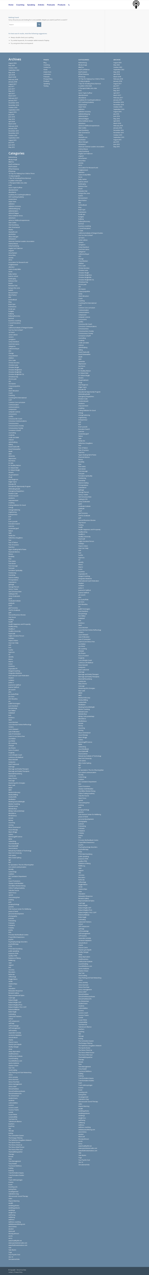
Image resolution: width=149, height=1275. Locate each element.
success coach (13, 1107)
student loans (13, 1098)
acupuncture (13, 199)
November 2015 (14, 133)
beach (11, 283)
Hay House (12, 617)
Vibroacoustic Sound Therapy (18, 1196)
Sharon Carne (13, 1042)
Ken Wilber (12, 711)
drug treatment (13, 475)
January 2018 (13, 82)
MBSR (10, 788)
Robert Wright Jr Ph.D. (15, 1005)
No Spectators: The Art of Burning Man (21, 865)
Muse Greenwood (15, 827)
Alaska (11, 230)
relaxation (12, 988)
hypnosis (12, 652)
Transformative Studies (16, 1175)
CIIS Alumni (12, 384)
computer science (14, 412)
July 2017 (11, 86)
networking (12, 841)
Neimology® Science (15, 837)
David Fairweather (15, 449)
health (11, 622)
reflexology (12, 977)
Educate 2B (12, 484)
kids (10, 715)
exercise (11, 526)
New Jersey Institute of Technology (20, 851)
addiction (12, 204)
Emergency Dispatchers (16, 491)
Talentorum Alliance (15, 1121)
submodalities (13, 1103)
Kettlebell (12, 713)
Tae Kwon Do (13, 1119)
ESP (10, 519)
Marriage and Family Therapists (19, 771)
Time (10, 1159)
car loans (12, 332)
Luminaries (47, 74)
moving (11, 825)
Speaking (47, 84)
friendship (12, 575)
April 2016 (12, 121)
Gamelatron (12, 582)
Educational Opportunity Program (20, 486)
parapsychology (14, 904)
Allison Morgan (13, 237)
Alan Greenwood (14, 227)
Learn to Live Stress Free (17, 736)
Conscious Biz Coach (15, 419)
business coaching (15, 321)
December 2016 (14, 103)
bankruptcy (12, 279)
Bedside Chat (13, 286)
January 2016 (13, 128)
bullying (11, 314)
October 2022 (13, 68)
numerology (12, 872)
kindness (12, 718)
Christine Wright (14, 367)
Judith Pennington (14, 703)
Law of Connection (15, 734)
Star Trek (12, 1068)
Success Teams (14, 1110)
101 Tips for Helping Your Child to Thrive (22, 173)
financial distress (14, 552)
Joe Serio (11, 697)
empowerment (13, 500)
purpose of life (13, 953)
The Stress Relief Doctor (16, 1147)
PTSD (10, 946)
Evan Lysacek (13, 521)
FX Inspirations (13, 580)
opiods (11, 895)
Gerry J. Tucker (13, 589)
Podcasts (12, 923)
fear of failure (13, 542)
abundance (12, 192)
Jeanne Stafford (14, 687)
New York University (15, 853)
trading (11, 1168)
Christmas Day (13, 377)
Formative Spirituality (15, 570)
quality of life (13, 956)
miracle (11, 818)
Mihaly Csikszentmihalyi (16, 811)
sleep (10, 1049)
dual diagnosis (13, 479)
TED (10, 1128)
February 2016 (13, 126)
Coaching (12, 395)
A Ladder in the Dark (15, 181)
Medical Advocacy (14, 792)
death (10, 451)
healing (11, 619)
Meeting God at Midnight (17, 802)
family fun (12, 535)
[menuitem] (11, 5)
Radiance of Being (15, 958)
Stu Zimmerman (14, 1096)
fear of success (14, 545)
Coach (11, 393)
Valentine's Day (14, 1194)
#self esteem (13, 166)
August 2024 (12, 63)
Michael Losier (13, 806)
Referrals (12, 974)
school (11, 1019)
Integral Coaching (14, 671)
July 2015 (11, 142)
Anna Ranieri (13, 253)
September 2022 (14, 70)
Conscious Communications (18, 421)
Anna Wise (12, 255)
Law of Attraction (14, 732)
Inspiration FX (13, 669)
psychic (11, 939)
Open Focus (12, 893)
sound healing (13, 1058)
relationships (13, 984)
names (11, 834)
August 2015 (12, 140)
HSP (10, 645)
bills (10, 297)
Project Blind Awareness (17, 937)
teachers (11, 1124)
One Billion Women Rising (17, 886)
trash (10, 1177)
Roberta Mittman (14, 1009)
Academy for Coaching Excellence (20, 195)
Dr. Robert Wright (14, 470)
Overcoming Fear (14, 897)
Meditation (12, 799)
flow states (12, 561)
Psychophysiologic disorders (18, 942)
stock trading (13, 1070)
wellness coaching (15, 1222)
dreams (11, 472)
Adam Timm (12, 202)
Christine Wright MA (15, 372)
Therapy (11, 1154)
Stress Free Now (14, 1082)
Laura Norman (13, 722)
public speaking (14, 951)
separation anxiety (15, 1033)
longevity (12, 753)
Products (46, 81)
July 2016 (11, 114)
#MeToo (11, 162)
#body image (13, 160)
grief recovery (13, 608)
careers (11, 337)
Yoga (10, 1252)
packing (11, 900)
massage (12, 781)
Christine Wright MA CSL (16, 374)
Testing (46, 86)
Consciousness (14, 423)
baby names (13, 274)
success (11, 1105)
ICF (9, 655)
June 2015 (12, 145)
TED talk (11, 1131)
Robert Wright (13, 1000)
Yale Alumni (12, 1250)
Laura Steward (13, 729)
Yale (10, 1248)
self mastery (13, 1030)
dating (11, 444)
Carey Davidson (14, 342)
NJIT (10, 860)
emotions (12, 498)
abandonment (13, 190)
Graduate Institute (15, 601)
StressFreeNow (14, 1089)
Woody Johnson (14, 1234)
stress (11, 1075)
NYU (10, 879)
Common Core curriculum (17, 402)
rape (10, 963)
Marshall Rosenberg (15, 774)
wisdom (11, 1229)
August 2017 (12, 84)
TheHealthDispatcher (16, 1152)
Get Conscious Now (15, 591)
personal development (16, 914)
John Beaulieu (13, 699)
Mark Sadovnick (14, 764)
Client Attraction (14, 391)
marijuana (12, 762)
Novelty (11, 869)
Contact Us (47, 67)
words (11, 1236)
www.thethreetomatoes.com (18, 1245)
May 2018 (12, 72)
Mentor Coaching (14, 804)
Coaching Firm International (18, 398)
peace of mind (13, 911)
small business (13, 1054)
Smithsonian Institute (15, 1056)
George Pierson (14, 587)
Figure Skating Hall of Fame (17, 549)
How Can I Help (13, 643)
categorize (12, 346)
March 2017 (12, 96)
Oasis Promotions (14, 881)
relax (10, 986)
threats (11, 1156)
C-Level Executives (15, 323)
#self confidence (14, 164)
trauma (11, 1182)
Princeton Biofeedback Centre (18, 935)
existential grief (14, 528)
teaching (11, 1126)
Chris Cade (12, 360)
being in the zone (14, 288)
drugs (10, 477)
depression (12, 458)
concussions (13, 414)
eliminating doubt (14, 489)
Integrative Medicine (15, 673)
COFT (10, 400)
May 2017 (12, 91)
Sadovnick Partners (15, 1016)
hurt (10, 647)
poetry (11, 930)
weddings (12, 1210)
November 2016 (14, 105)
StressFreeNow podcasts (17, 1091)
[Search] (69, 5)
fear (10, 540)
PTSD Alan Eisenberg (15, 949)
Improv (11, 661)
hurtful (11, 650)
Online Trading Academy (17, 888)
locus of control (14, 750)
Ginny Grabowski (14, 596)
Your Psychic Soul (14, 1255)
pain (10, 902)
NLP (10, 862)
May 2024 (12, 65)
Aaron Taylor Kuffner (15, 188)
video (10, 1198)
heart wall (12, 634)
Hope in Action (13, 640)
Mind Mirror (12, 813)
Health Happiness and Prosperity (20, 624)
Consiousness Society (16, 428)
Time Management (15, 1161)
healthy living (13, 626)
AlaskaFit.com (13, 232)
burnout (11, 318)
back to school (13, 276)
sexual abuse (13, 1037)
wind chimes (13, 1227)
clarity (10, 388)
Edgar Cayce (13, 482)
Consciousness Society (16, 426)
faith (10, 533)
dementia (12, 456)
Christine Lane (13, 365)
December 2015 (14, 131)
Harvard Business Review (17, 615)
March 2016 (12, 124)
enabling (11, 503)
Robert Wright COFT (15, 1002)
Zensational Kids (14, 1259)
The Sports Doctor (14, 1142)
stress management (15, 1084)
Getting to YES (13, 594)
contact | (11, 1272)
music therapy (13, 830)
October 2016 (13, 107)
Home (45, 70)
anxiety (11, 258)
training (11, 1170)
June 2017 (12, 89)
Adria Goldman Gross (16, 216)
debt (10, 454)
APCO (10, 260)
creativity (12, 435)
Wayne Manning (14, 1201)
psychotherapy (14, 944)
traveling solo (13, 1187)
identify (11, 657)
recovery (11, 970)
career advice (13, 335)
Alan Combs (12, 223)
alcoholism (12, 234)
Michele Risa (13, 809)
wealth (11, 1203)
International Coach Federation (19, 676)
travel (10, 1185)
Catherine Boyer (14, 349)
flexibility (11, 556)
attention (12, 267)
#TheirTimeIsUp (14, 169)
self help (11, 1023)
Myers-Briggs (13, 832)
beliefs (11, 290)
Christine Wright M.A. (15, 370)
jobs (10, 692)
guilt (10, 613)
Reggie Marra (13, 979)
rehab (11, 981)
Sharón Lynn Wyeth (15, 1044)
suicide (11, 1112)
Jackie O (11, 682)
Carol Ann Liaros (14, 344)
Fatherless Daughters (16, 538)
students (11, 1100)
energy (11, 507)
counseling (12, 433)
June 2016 (12, 117)
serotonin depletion (15, 1035)
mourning (12, 823)
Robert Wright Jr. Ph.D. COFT (18, 1007)
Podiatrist (12, 925)
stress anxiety (13, 1077)
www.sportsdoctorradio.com (18, 1243)
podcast (11, 918)
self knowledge (14, 1026)
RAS (10, 967)
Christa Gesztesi (14, 363)
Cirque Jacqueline (14, 386)
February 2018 (13, 79)
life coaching (13, 743)
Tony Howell (13, 1164)
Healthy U (12, 629)
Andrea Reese (13, 244)
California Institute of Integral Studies (21, 328)
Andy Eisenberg (14, 246)
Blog (45, 63)
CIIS (10, 381)
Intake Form (47, 72)
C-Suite (11, 325)
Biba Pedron (13, 295)
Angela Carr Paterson (16, 248)
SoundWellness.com (15, 1061)
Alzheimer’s (12, 239)
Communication (14, 405)
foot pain (12, 568)
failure (11, 531)
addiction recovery (15, 206)
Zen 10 (11, 1257)
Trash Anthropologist (15, 1180)
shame (11, 1040)
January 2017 (13, 100)
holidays (11, 638)
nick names (12, 855)
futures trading (13, 577)
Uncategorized (13, 1192)
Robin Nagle (12, 1012)
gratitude (12, 603)
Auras (10, 272)
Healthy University (15, 631)
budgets (11, 311)
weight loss (12, 1213)
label (10, 720)
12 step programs (14, 176)
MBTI (10, 790)
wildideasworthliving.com (17, 1224)
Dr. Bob (11, 463)
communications (14, 407)
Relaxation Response (16, 991)
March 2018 (12, 77)
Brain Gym (12, 304)
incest (10, 664)
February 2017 (13, 98)
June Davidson (13, 706)
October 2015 (13, 135)
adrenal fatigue (14, 213)
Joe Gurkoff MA (13, 694)
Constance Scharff (15, 430)
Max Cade (12, 785)
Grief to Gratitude (14, 610)
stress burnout (13, 1079)
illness (11, 659)
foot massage (13, 566)
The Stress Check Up (15, 1145)
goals (10, 598)
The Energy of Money (16, 1138)
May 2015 (12, 147)
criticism (11, 440)
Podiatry (11, 928)
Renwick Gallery (14, 993)
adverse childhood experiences (19, 220)
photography (13, 916)
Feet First (11, 547)
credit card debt (14, 437)
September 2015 (14, 138)
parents (11, 907)
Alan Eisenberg (13, 225)
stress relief (12, 1086)
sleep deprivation (14, 1051)
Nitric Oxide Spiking (15, 858)
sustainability (13, 1117)
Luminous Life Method (16, 757)
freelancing (12, 573)
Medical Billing (13, 795)
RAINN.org (12, 960)
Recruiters (12, 972)
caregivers (12, 339)
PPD (10, 932)
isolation (11, 680)
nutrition (11, 874)
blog (10, 302)
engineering (12, 512)
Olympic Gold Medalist (16, 883)
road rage (12, 998)
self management (14, 1028)
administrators (13, 211)
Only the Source (14, 890)
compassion (13, 409)
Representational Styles (16, 995)
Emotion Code (13, 493)
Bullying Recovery (14, 316)
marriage (12, 767)
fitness (11, 554)
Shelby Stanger (14, 1047)
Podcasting (12, 921)
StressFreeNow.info (15, 1093)
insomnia (12, 666)
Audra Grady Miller (15, 269)
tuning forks (12, 1189)
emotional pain (13, 496)
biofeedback (13, 300)
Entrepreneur (13, 514)
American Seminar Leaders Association (21, 241)
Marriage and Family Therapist (19, 769)
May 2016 (12, 119)
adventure (12, 218)
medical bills (13, 797)
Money (11, 820)
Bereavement (13, 293)
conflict (11, 416)
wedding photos (14, 1206)
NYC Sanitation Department (18, 876)
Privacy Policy (48, 79)
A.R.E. (10, 185)
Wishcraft (12, 1231)
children (11, 358)
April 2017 (12, 93)
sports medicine (14, 1063)
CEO (10, 351)
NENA (10, 839)
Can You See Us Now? (16, 330)
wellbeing (12, 1217)
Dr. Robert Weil (13, 468)
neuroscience (13, 848)
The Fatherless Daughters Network (20, 1140)
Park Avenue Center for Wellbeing (20, 909)
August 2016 (12, 112)
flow (10, 559)
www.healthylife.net (15, 1241)
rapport (11, 965)
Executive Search (14, 524)
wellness (11, 1219)
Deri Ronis (12, 461)
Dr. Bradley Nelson (15, 465)
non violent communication (17, 867)
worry (10, 1238)
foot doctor (12, 563)
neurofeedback (14, 844)
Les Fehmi (12, 741)
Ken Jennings (13, 708)
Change (11, 353)
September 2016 (14, 110)
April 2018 (12, 75)
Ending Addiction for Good (17, 505)
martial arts (12, 776)
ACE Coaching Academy (16, 197)
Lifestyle (11, 745)
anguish (11, 251)
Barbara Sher (13, 281)
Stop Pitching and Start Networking (20, 1072)
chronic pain (13, 379)
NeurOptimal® (13, 846)
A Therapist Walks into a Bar (18, 183)
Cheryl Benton (13, 356)
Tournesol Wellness (15, 1166)
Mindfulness (13, 816)
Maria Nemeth (13, 760)
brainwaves (12, 307)
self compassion (14, 1021)
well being (12, 1215)
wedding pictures (14, 1208)
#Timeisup (12, 171)
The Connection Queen (16, 1135)
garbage (11, 584)
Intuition (11, 678)
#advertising (13, 157)
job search (12, 690)
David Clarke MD (14, 447)
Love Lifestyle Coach (15, 755)
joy (9, 701)
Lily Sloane (12, 748)
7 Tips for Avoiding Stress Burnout (20, 178)
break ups (12, 309)
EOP (10, 517)
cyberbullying (13, 442)
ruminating (12, 1014)
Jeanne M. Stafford (15, 685)
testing (11, 1133)
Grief (10, 605)
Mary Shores (13, 778)
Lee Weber (12, 739)
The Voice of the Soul (15, 1149)
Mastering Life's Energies (17, 783)
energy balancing (14, 510)
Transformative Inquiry (16, 1173)
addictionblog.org (14, 209)
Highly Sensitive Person (16, 636)
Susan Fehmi (13, 1114)
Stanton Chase (13, 1065)
